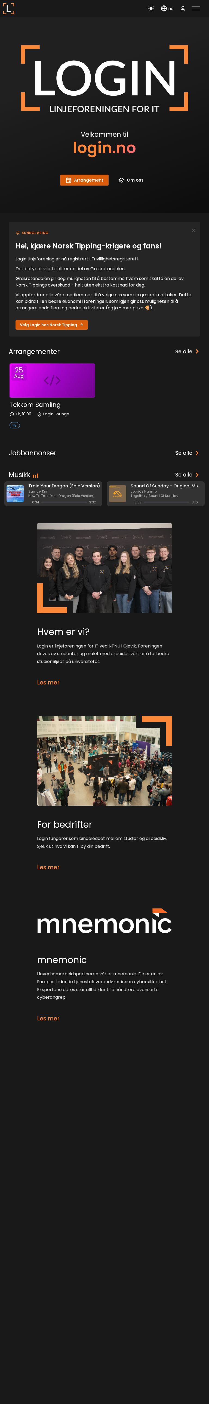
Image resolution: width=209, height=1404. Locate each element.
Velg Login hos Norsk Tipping (48, 325)
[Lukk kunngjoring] (193, 230)
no (171, 8)
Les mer (48, 682)
